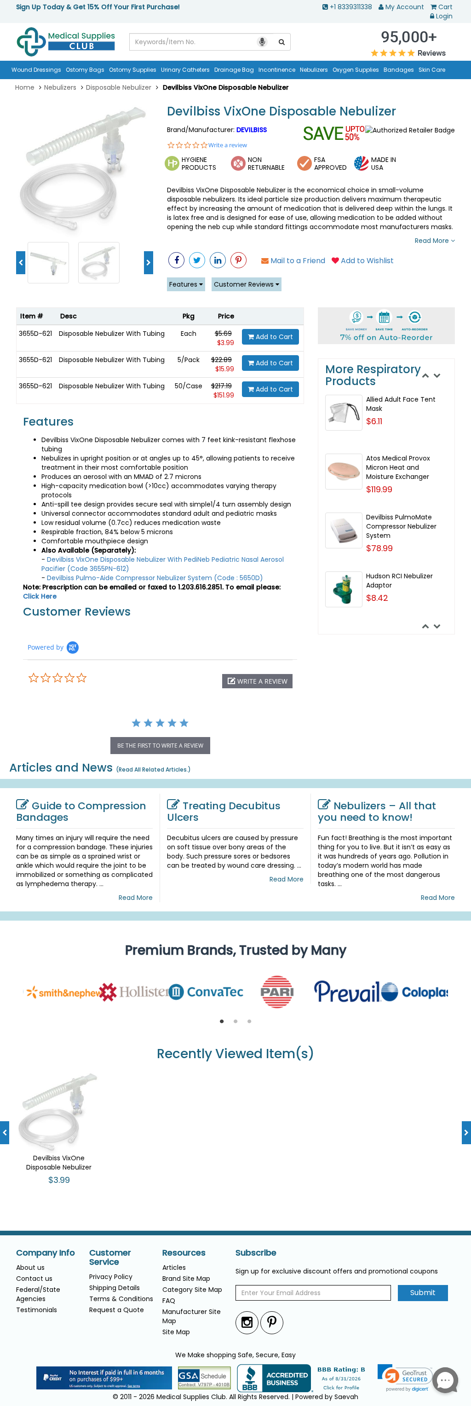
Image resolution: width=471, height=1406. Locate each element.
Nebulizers (314, 70)
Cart (445, 7)
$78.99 (379, 548)
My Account (404, 7)
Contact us (34, 1278)
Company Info (45, 1252)
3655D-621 (35, 333)
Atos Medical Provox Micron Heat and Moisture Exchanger (398, 467)
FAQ (168, 1300)
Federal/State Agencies (38, 1294)
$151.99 (223, 395)
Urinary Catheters (185, 70)
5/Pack (189, 359)
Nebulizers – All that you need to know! (377, 812)
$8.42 (377, 598)
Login (444, 16)
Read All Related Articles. (153, 769)
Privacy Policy (110, 1276)
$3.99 (225, 342)
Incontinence (276, 70)
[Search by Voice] (262, 41)
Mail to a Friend (297, 260)
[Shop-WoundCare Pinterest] (238, 260)
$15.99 (224, 369)
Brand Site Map (186, 1278)
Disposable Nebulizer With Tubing (112, 333)
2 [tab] (235, 1021)
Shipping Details (114, 1287)
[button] (257, 681)
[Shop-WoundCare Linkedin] (218, 260)
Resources (184, 1252)
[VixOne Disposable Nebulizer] (99, 262)
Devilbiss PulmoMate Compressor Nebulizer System (401, 526)
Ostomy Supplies (132, 70)
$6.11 (374, 421)
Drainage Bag (234, 70)
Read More (433, 240)
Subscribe (256, 1252)
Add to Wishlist (366, 260)
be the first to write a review (160, 745)
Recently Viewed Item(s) (236, 1054)
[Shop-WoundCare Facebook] (176, 260)
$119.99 (379, 489)
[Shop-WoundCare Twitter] (197, 260)
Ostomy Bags (85, 70)
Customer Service (110, 1257)
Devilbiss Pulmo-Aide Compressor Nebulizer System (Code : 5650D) (155, 577)
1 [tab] (221, 1021)
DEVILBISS (251, 129)
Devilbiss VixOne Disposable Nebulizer (281, 111)
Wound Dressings (36, 70)
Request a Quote (116, 1309)
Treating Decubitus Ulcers (224, 812)
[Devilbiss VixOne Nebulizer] (48, 262)
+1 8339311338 (351, 7)
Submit (423, 1292)
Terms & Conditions (121, 1298)
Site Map (176, 1332)
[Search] (282, 42)
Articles (174, 1267)
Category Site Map (192, 1289)
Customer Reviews (245, 284)
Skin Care (432, 70)
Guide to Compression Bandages (81, 812)
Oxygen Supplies (356, 70)
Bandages (399, 70)
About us (30, 1267)
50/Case (188, 386)
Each (188, 333)
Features (184, 284)
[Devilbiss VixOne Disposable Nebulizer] (84, 168)
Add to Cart (273, 336)
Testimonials (36, 1309)
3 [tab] (249, 1021)
